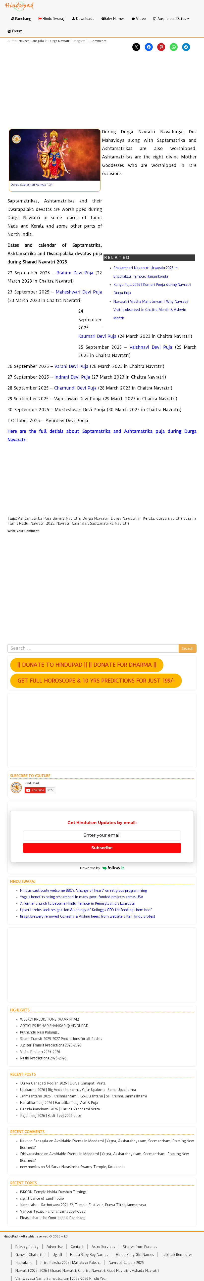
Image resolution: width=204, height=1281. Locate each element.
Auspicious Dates (171, 19)
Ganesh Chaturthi (30, 1255)
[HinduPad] (19, 6)
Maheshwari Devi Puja (79, 292)
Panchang (22, 19)
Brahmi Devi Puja (74, 272)
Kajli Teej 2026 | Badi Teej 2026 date (50, 1116)
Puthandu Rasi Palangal (39, 1032)
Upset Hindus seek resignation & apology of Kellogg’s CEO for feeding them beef (86, 910)
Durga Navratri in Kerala (132, 518)
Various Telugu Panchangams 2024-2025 (52, 1211)
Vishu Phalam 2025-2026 (40, 1052)
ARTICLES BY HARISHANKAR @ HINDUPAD (54, 1026)
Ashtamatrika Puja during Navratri (49, 518)
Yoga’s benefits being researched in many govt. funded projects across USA (81, 897)
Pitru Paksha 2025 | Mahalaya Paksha (71, 1263)
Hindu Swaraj (53, 19)
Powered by (90, 868)
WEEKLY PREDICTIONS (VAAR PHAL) (49, 1019)
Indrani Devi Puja (72, 377)
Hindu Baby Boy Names (89, 1255)
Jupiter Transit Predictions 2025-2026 (50, 1045)
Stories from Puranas (140, 1247)
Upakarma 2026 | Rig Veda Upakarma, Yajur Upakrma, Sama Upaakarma (78, 1090)
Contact (77, 1247)
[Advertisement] (102, 93)
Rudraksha (24, 1263)
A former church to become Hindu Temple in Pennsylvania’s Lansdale (77, 903)
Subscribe (102, 847)
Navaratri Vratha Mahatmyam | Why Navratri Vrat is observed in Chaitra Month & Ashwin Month (150, 309)
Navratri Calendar (72, 523)
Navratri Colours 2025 (126, 1263)
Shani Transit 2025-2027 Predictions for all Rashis (61, 1039)
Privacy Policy (27, 1247)
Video (140, 19)
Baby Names (114, 19)
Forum (16, 31)
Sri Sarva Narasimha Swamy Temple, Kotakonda (86, 1167)
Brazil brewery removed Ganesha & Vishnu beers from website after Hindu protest (87, 916)
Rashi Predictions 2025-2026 (43, 1058)
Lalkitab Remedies (177, 1255)
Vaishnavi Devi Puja (151, 347)
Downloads (84, 19)
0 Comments (97, 41)
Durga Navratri (59, 41)
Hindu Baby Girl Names (135, 1255)
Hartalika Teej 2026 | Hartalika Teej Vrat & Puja (59, 1103)
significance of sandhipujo (42, 1198)
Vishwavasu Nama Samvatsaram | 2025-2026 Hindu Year (61, 1279)
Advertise (55, 1247)
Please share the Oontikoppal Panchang (52, 1218)
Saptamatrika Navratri (109, 523)
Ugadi (57, 1255)
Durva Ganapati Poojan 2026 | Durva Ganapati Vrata (63, 1083)
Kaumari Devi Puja (97, 336)
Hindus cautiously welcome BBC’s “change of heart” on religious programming (83, 890)
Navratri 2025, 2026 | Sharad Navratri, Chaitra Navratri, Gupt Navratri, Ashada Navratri (87, 1271)
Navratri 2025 (42, 523)
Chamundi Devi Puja (75, 388)
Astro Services (103, 1247)
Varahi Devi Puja (71, 366)
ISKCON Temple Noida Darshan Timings (53, 1192)
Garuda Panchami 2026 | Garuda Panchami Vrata (60, 1109)
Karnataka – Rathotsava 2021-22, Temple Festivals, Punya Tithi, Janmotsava (83, 1205)
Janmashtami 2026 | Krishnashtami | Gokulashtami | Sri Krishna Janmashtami (83, 1096)
